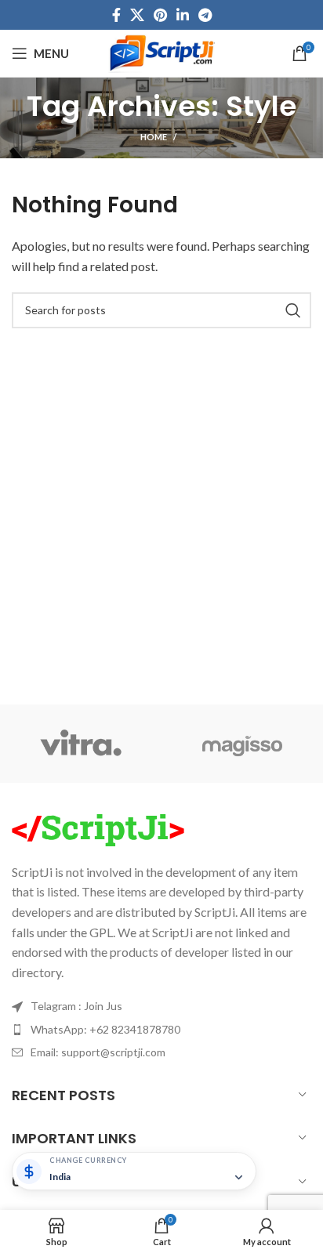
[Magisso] (242, 743)
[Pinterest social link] (160, 15)
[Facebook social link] (116, 15)
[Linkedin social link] (183, 15)
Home (153, 137)
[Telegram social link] (205, 15)
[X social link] (137, 15)
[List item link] (161, 1006)
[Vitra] (81, 743)
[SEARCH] (293, 310)
